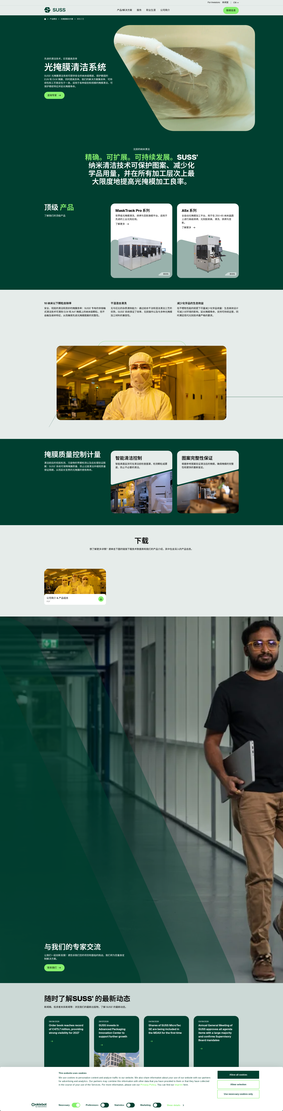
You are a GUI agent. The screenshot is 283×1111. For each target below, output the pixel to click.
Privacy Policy (148, 1084)
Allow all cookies (238, 1074)
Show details (173, 1105)
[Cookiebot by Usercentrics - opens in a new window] (39, 1105)
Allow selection (238, 1084)
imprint (179, 1084)
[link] (141, 241)
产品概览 (53, 19)
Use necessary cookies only (238, 1094)
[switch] (105, 1105)
